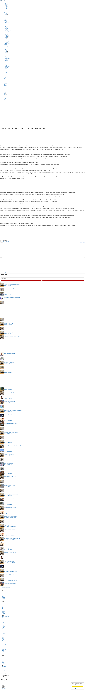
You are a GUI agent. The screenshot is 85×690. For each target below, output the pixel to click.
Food (6, 69)
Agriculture (6, 9)
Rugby (3, 605)
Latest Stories (6, 85)
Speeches (6, 36)
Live (5, 11)
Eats (6, 27)
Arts (5, 49)
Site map (3, 668)
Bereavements (7, 42)
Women (6, 68)
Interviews (6, 35)
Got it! (77, 686)
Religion (6, 8)
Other (6, 19)
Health (6, 7)
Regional (6, 3)
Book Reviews (7, 43)
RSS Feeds (3, 688)
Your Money (7, 24)
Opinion (5, 33)
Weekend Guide (7, 54)
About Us (3, 669)
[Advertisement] (42, 107)
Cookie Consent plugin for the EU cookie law (77, 688)
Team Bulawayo (7, 53)
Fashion (6, 28)
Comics (3, 621)
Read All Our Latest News (6, 587)
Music (6, 45)
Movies (3, 637)
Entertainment (6, 44)
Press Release (7, 10)
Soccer (6, 14)
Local (6, 2)
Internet (6, 57)
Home (5, 77)
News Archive (4, 666)
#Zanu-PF (4, 241)
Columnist (6, 34)
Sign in (81, 242)
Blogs (6, 38)
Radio (6, 50)
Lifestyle (5, 25)
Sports (5, 12)
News (6, 64)
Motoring (6, 67)
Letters (6, 37)
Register (84, 242)
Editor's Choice (9, 87)
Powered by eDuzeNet (3, 682)
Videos (5, 63)
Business (5, 20)
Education (6, 6)
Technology (5, 83)
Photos (6, 32)
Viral (6, 72)
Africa (6, 5)
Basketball (6, 16)
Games (6, 47)
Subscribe (42, 280)
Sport (6, 65)
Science (3, 653)
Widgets (3, 667)
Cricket (6, 15)
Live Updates (4, 272)
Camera (6, 56)
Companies (6, 22)
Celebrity (6, 46)
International (3, 597)
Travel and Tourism (8, 30)
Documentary (7, 71)
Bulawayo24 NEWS (2, 0)
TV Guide (6, 48)
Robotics (6, 61)
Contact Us (3, 670)
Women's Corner (4, 630)
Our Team (3, 671)
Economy (6, 23)
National (6, 4)
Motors (6, 55)
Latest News (4, 87)
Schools (6, 17)
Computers (6, 59)
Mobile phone (7, 58)
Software (6, 60)
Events (6, 52)
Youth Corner (7, 40)
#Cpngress (7, 241)
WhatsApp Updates (8, 41)
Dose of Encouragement (8, 26)
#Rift (9, 241)
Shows (6, 51)
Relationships (7, 31)
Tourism (3, 661)
